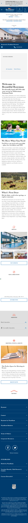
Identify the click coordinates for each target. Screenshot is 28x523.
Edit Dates (11, 16)
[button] (1, 3)
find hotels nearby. (18, 21)
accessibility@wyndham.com (6, 504)
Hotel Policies (17, 69)
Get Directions (14, 300)
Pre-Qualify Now (15, 5)
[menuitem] (1, 10)
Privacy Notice (16, 500)
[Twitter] (15, 448)
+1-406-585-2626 (19, 47)
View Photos (14, 263)
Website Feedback (14, 453)
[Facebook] (8, 448)
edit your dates (9, 21)
